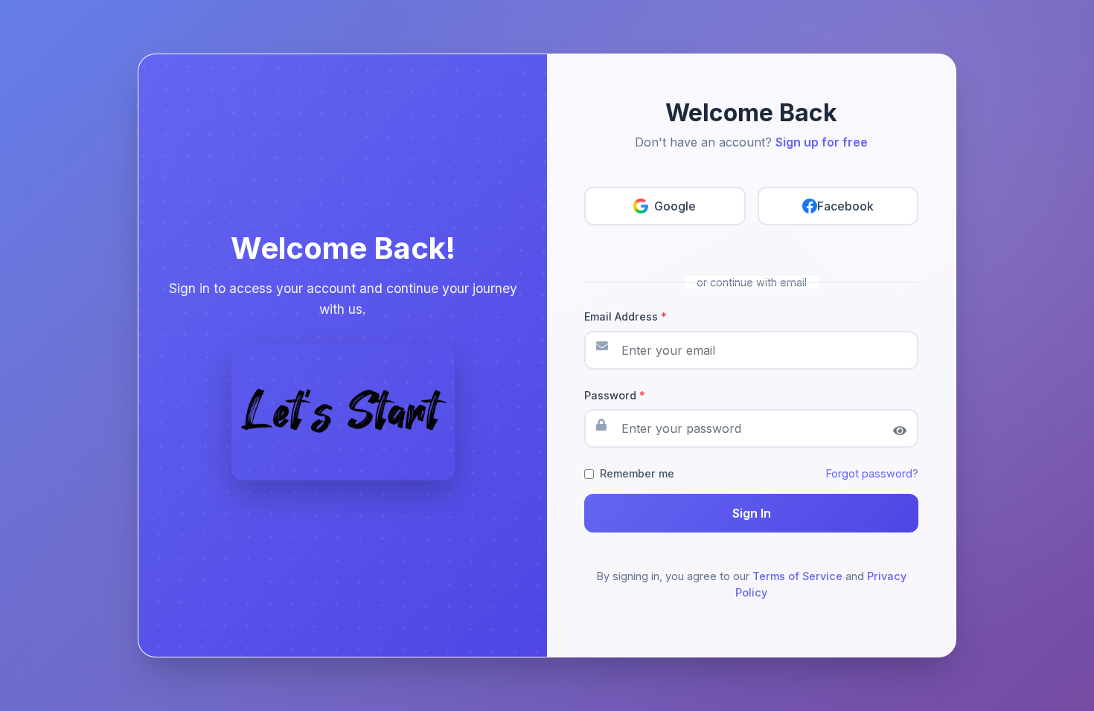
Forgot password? (872, 473)
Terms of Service (797, 576)
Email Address (625, 316)
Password (614, 395)
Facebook (845, 206)
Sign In (751, 513)
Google (675, 206)
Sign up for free (821, 142)
